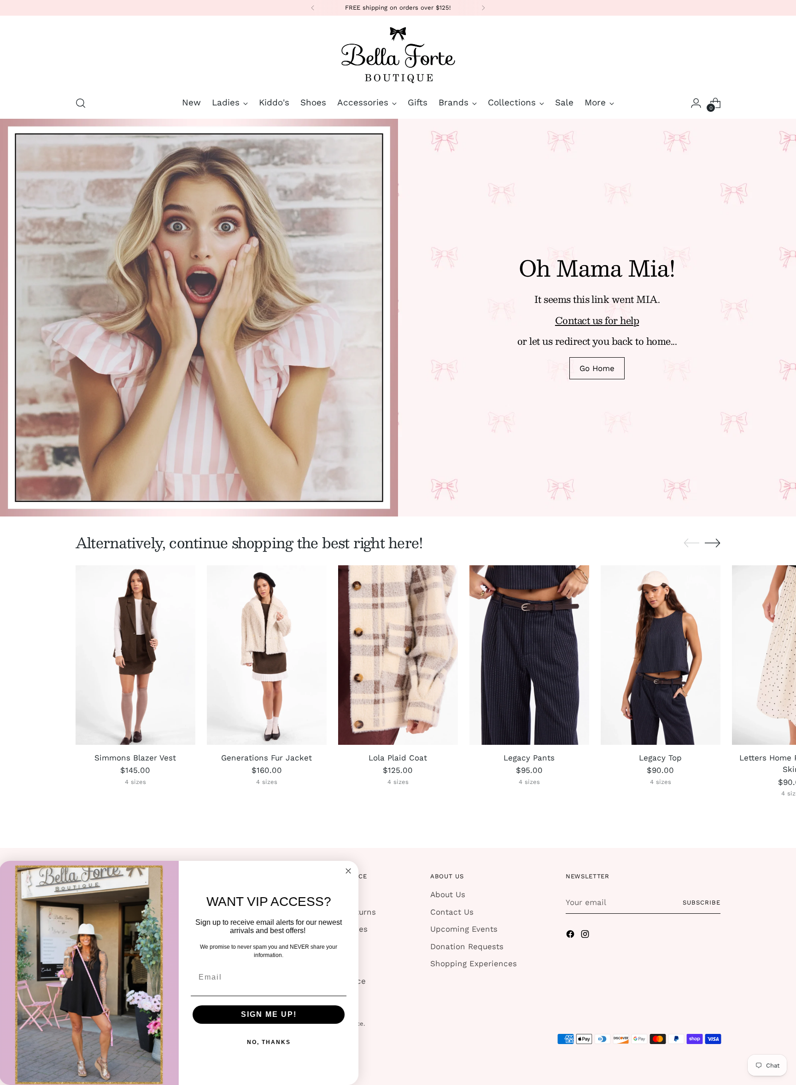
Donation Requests (466, 946)
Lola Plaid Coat (398, 757)
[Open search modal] (80, 103)
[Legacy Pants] (529, 655)
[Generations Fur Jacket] (267, 655)
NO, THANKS (270, 1042)
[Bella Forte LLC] (398, 54)
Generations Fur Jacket (266, 757)
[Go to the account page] (696, 103)
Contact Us (452, 912)
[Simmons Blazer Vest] (135, 655)
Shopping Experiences (473, 963)
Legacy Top (660, 757)
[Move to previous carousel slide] (691, 543)
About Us (447, 894)
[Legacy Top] (660, 655)
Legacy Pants (529, 757)
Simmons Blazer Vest (135, 757)
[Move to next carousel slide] (712, 543)
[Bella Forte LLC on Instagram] (585, 935)
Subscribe (701, 902)
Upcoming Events (464, 929)
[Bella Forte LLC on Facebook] (571, 935)
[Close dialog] (349, 870)
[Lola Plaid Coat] (398, 655)
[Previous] (313, 8)
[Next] (483, 8)
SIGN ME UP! (270, 1014)
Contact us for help (597, 320)
